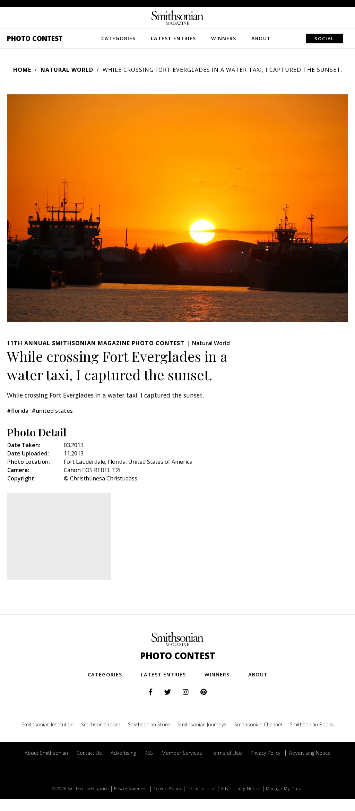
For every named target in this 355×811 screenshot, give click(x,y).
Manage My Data (284, 789)
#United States (52, 411)
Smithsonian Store (149, 724)
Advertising (123, 753)
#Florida (17, 411)
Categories (118, 38)
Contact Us (89, 753)
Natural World (67, 70)
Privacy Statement (131, 789)
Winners (223, 38)
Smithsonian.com (100, 724)
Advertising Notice (310, 753)
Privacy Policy (265, 753)
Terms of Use (226, 753)
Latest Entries (173, 38)
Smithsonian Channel (258, 724)
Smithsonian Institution (47, 724)
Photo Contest (35, 38)
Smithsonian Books (312, 724)
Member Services (182, 753)
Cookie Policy (167, 789)
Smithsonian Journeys (202, 724)
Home (22, 70)
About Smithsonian (46, 753)
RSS (149, 753)
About (261, 38)
